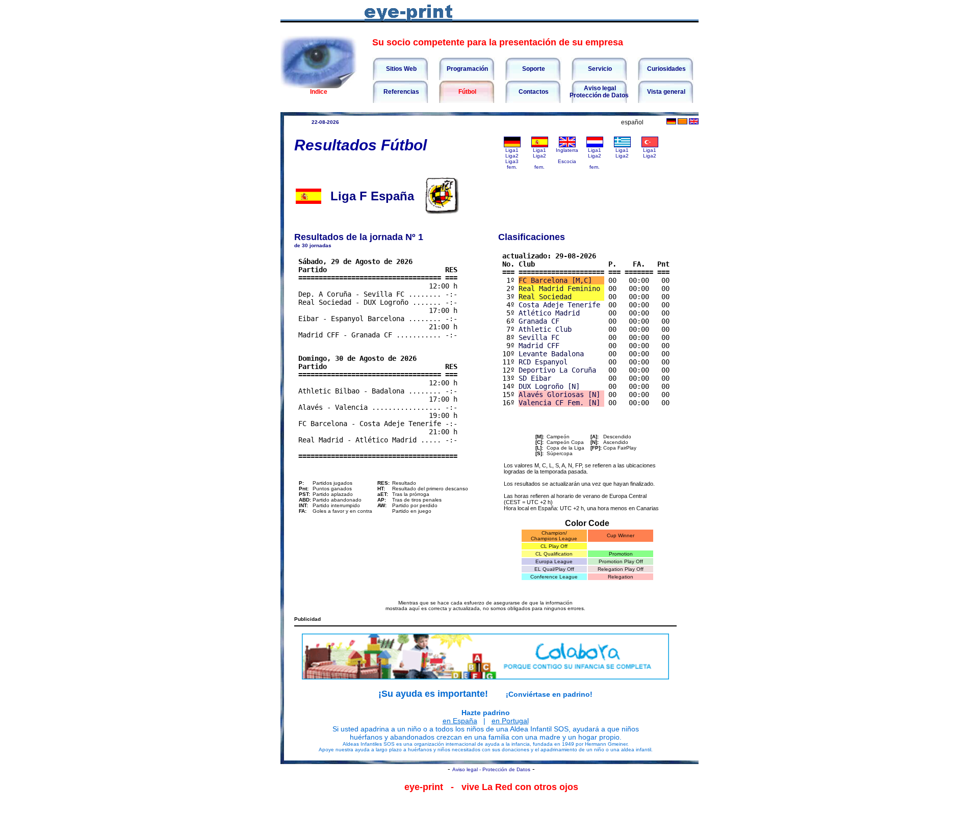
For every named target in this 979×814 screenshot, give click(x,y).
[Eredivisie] (595, 145)
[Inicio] (318, 86)
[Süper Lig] (650, 145)
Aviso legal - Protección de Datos (491, 769)
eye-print (423, 787)
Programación (466, 68)
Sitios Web (400, 68)
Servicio (599, 68)
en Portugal (510, 721)
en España (460, 721)
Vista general (665, 91)
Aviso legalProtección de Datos (599, 92)
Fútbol (466, 91)
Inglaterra (567, 150)
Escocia (567, 161)
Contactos (533, 91)
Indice (318, 91)
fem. (512, 167)
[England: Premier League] (567, 145)
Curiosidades (666, 68)
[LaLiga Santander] (540, 145)
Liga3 (512, 161)
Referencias (400, 91)
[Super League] (622, 145)
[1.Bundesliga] (512, 145)
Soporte (533, 68)
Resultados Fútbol (360, 145)
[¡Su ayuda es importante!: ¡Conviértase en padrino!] (485, 656)
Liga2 (512, 156)
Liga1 (512, 150)
